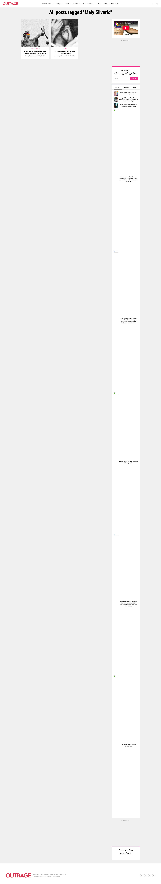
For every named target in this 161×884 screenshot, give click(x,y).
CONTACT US (62, 874)
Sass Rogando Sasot (60, 56)
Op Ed (67, 4)
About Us (114, 4)
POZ (97, 4)
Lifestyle (58, 4)
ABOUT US (36, 874)
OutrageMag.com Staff (31, 56)
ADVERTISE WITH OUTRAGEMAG (49, 874)
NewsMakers (47, 4)
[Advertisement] (126, 53)
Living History (87, 4)
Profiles (75, 4)
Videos (105, 4)
